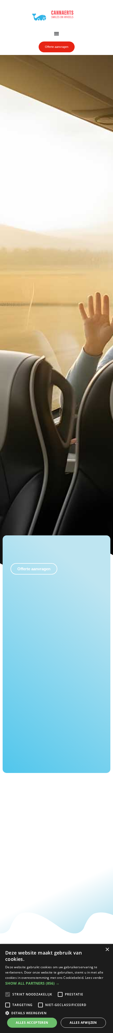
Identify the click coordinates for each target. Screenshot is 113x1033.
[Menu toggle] (56, 33)
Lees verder (94, 977)
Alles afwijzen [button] (83, 1022)
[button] (56, 983)
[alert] (56, 988)
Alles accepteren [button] (32, 1022)
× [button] (107, 950)
